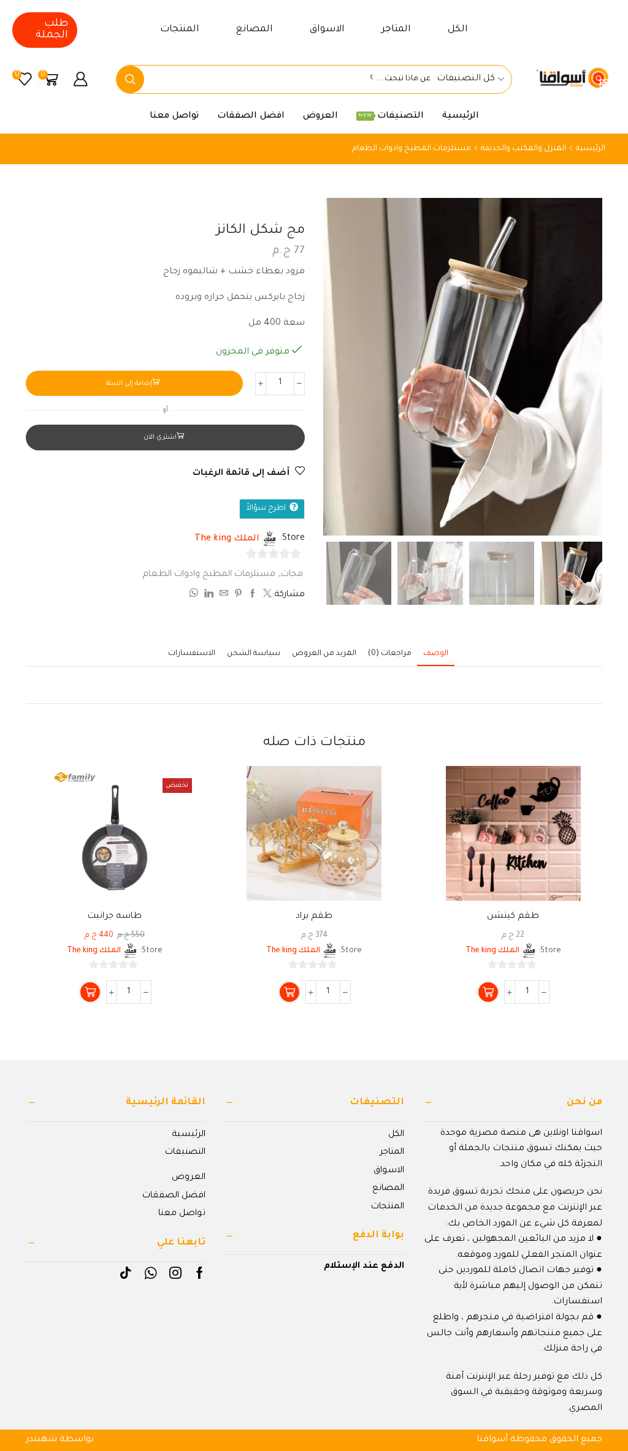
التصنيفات (391, 116)
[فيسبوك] (252, 595)
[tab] (435, 654)
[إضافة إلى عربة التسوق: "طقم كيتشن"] (488, 992)
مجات (292, 575)
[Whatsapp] (150, 1273)
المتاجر (396, 30)
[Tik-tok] (126, 1273)
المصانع (254, 30)
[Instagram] (175, 1273)
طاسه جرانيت (115, 917)
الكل (458, 30)
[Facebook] (199, 1273)
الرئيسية (460, 116)
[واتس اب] (195, 595)
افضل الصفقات (251, 116)
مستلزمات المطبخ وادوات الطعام (411, 149)
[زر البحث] (130, 79)
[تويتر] (266, 595)
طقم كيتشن (513, 917)
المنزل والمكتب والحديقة (523, 149)
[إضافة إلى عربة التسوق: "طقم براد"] (289, 992)
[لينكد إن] (208, 595)
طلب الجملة (52, 30)
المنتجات (179, 30)
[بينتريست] (238, 595)
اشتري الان (160, 437)
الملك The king (226, 539)
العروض (320, 116)
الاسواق (327, 30)
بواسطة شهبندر (60, 1440)
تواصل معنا (174, 116)
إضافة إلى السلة (129, 383)
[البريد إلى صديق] (223, 595)
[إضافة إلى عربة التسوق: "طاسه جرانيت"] (90, 992)
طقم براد (314, 917)
